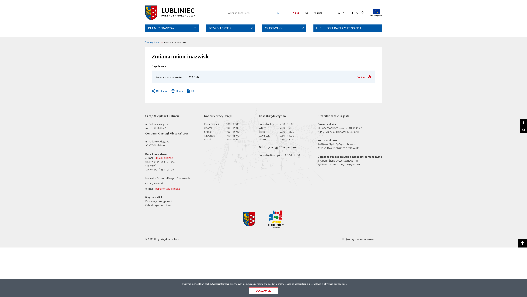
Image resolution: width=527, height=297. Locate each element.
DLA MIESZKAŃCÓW (161, 28)
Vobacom (369, 239)
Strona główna (152, 42)
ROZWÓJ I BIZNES (219, 28)
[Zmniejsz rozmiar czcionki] (334, 13)
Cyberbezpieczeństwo (158, 205)
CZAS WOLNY (273, 28)
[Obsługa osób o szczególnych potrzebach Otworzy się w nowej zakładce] (362, 12)
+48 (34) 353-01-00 (162, 161)
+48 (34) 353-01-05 (162, 169)
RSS (306, 13)
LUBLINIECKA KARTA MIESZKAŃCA (338, 29)
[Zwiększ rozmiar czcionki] (343, 13)
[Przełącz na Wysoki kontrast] (352, 13)
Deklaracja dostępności (158, 201)
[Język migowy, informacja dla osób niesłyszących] (357, 12)
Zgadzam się (263, 290)
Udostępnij (161, 91)
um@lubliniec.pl (164, 158)
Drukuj (177, 92)
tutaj (274, 284)
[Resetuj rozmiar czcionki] (339, 13)
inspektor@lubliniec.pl (168, 188)
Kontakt (318, 13)
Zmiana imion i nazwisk (169, 77)
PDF (193, 91)
